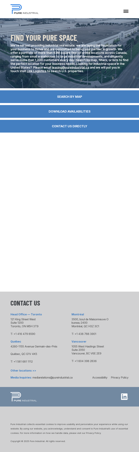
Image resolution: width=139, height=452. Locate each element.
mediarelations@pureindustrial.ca (53, 377)
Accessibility (99, 377)
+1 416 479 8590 (24, 334)
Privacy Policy (119, 377)
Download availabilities (70, 111)
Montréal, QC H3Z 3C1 (85, 326)
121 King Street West (23, 319)
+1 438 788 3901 (85, 334)
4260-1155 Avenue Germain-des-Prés (34, 346)
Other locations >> (23, 370)
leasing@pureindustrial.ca (70, 67)
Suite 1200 (17, 322)
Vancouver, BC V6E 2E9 (86, 353)
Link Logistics (36, 71)
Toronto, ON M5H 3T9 (24, 326)
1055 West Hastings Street (88, 346)
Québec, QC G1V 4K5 (24, 354)
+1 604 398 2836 (86, 361)
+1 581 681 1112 (23, 361)
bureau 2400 (79, 322)
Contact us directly (69, 126)
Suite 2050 (78, 350)
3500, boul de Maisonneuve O (90, 319)
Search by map (69, 96)
